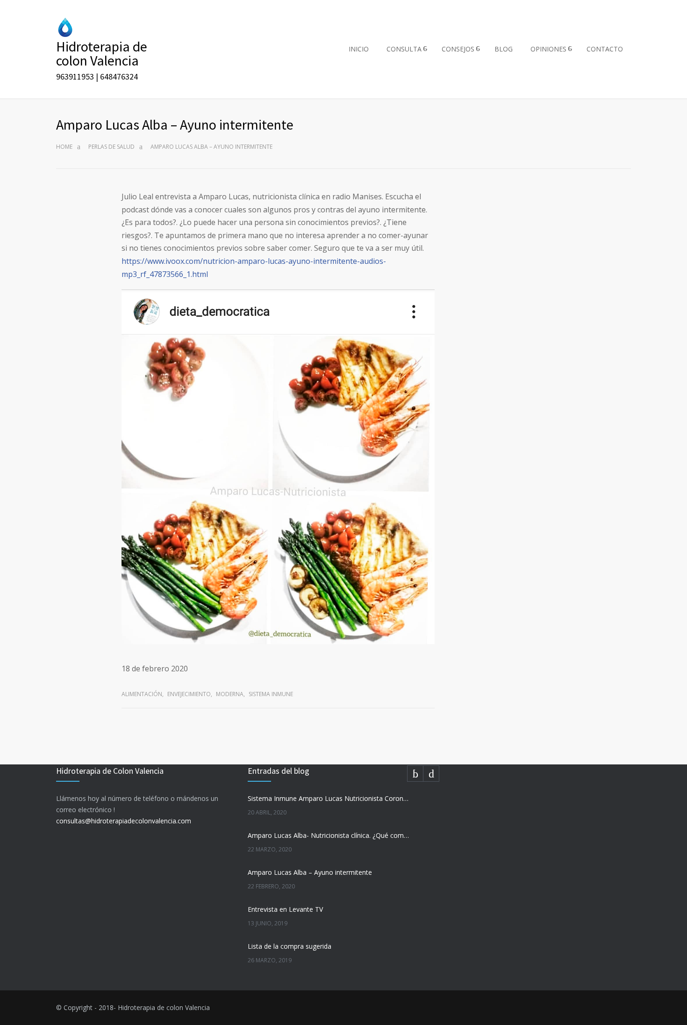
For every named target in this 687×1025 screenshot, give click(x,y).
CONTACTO (605, 48)
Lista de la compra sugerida (289, 946)
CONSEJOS (458, 48)
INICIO (359, 48)
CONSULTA (404, 48)
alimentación (142, 694)
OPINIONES (548, 48)
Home (64, 147)
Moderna (229, 694)
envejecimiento (189, 694)
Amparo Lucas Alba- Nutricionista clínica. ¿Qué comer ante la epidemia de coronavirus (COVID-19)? (329, 835)
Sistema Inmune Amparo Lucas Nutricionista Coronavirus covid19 (329, 798)
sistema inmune (271, 694)
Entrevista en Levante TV (285, 909)
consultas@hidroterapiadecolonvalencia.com (123, 820)
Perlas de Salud (111, 147)
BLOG (503, 48)
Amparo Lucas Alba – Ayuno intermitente (310, 872)
